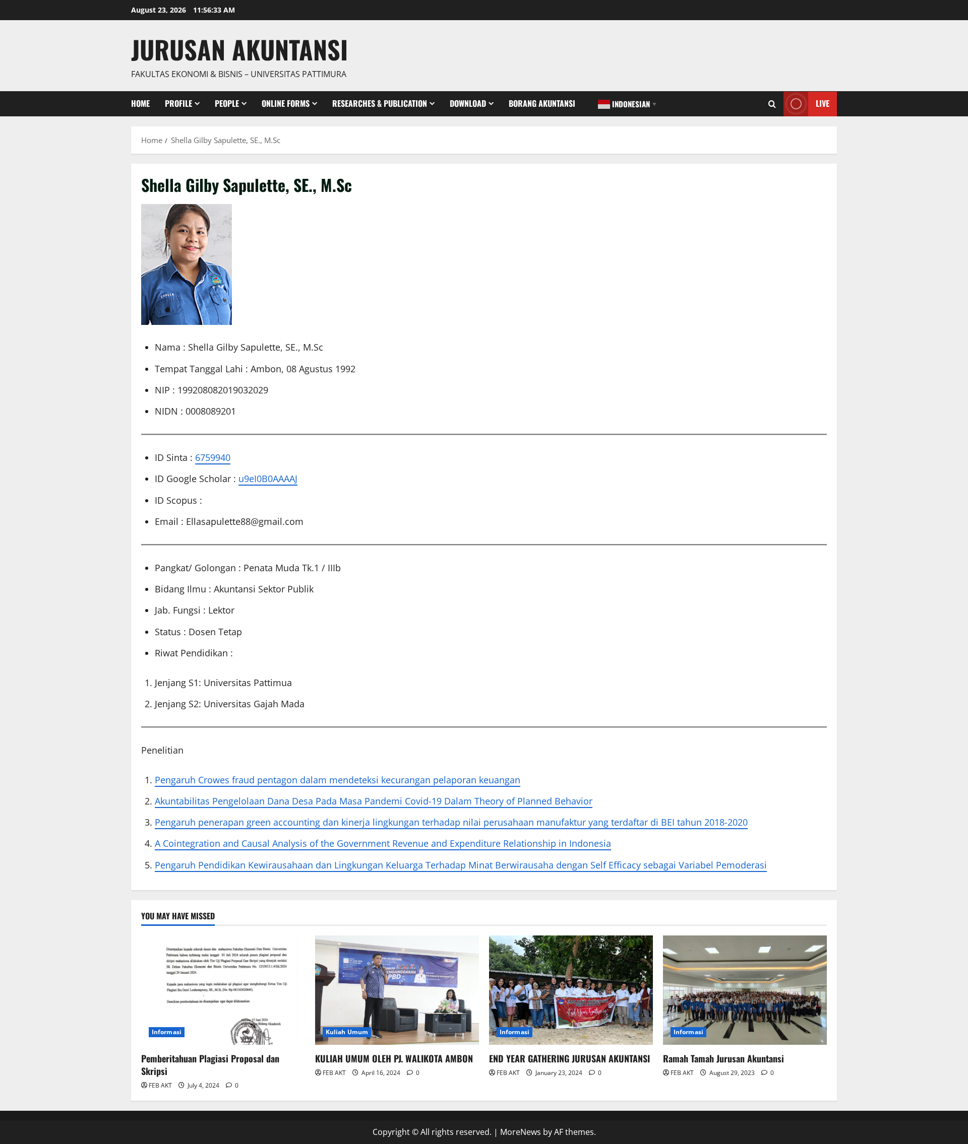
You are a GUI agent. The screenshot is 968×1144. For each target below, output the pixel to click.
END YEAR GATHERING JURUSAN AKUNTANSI (569, 1058)
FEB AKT (160, 1085)
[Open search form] (772, 104)
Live (822, 103)
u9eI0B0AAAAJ (267, 479)
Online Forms (286, 103)
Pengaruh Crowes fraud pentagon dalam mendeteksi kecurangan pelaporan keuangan (337, 780)
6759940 (212, 457)
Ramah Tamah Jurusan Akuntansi (723, 1058)
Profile (178, 103)
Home (140, 103)
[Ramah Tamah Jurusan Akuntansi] (745, 990)
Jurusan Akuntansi (239, 49)
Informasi (167, 1032)
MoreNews (520, 1131)
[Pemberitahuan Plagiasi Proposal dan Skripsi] (223, 990)
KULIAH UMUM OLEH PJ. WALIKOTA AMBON (394, 1058)
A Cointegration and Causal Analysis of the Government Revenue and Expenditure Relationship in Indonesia (383, 843)
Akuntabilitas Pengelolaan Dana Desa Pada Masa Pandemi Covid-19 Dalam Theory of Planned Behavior (373, 801)
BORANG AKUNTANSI (542, 103)
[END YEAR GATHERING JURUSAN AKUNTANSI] (571, 990)
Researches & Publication (379, 103)
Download (468, 103)
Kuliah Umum (347, 1032)
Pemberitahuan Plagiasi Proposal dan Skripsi (210, 1065)
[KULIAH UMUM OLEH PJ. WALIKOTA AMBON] (397, 990)
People (227, 103)
